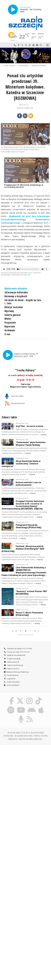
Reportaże (9, 326)
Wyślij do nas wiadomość (37, 45)
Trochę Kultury (23, 66)
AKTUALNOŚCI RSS (18, 403)
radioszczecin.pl (13, 662)
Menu (47, 45)
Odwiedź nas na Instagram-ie (26, 45)
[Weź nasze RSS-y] (29, 716)
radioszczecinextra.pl (15, 665)
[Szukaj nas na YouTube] (20, 707)
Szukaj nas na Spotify (33, 45)
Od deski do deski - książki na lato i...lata (22, 301)
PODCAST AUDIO (17, 396)
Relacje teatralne (13, 307)
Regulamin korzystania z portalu (27, 736)
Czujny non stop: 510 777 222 (18, 652)
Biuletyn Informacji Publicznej (17, 672)
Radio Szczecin (10, 66)
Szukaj (41, 45)
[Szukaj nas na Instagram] (29, 697)
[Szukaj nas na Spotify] (11, 707)
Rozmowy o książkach (15, 296)
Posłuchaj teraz (13, 675)
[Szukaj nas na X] (20, 697)
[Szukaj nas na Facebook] (11, 697)
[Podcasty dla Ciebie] (21, 716)
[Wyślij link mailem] (30, 115)
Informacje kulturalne (16, 292)
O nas (7, 334)
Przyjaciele (10, 322)
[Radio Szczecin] (25, 23)
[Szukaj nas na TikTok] (38, 697)
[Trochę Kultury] (25, 55)
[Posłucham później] (28, 275)
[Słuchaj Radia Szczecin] (13, 9)
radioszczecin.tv (13, 668)
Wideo (7, 318)
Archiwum (9, 330)
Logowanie (11, 678)
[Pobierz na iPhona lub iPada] (41, 707)
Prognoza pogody (14, 658)
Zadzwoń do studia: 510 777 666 (19, 648)
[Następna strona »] (38, 631)
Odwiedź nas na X (22, 45)
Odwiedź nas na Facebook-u (18, 45)
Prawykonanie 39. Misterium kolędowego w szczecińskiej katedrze (23, 185)
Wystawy (9, 311)
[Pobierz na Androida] (31, 707)
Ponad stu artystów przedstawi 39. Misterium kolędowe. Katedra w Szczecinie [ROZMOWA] (25, 86)
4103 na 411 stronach (25, 635)
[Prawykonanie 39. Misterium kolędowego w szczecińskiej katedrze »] (26, 170)
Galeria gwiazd (12, 315)
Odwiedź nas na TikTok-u (30, 45)
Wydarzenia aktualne (38, 66)
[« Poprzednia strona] (13, 631)
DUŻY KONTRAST (13, 685)
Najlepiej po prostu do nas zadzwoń (15, 45)
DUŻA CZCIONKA (13, 682)
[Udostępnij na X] (25, 115)
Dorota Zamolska (25, 108)
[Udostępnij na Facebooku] (19, 115)
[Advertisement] (25, 773)
